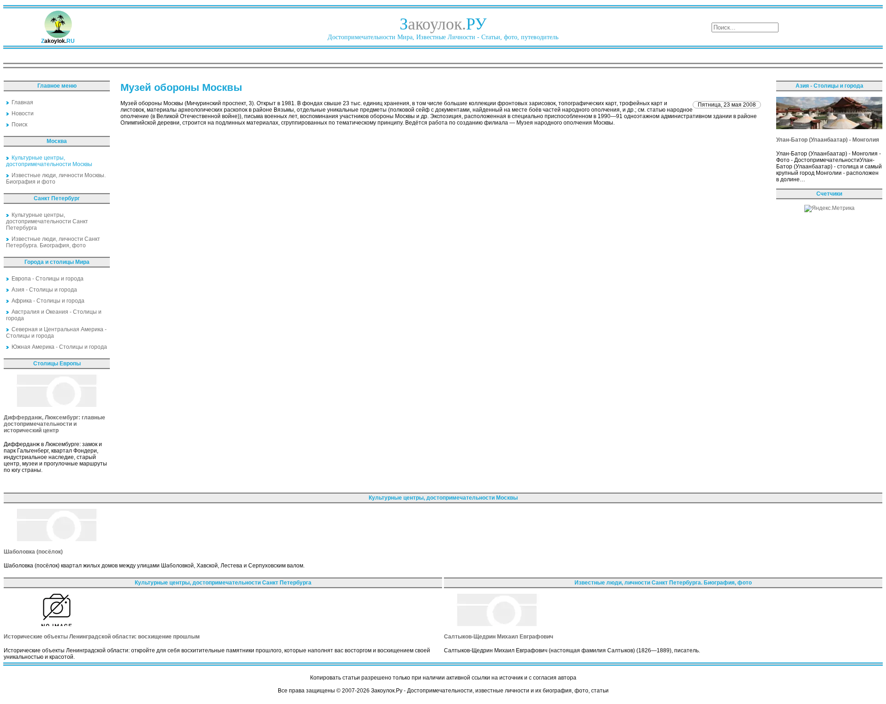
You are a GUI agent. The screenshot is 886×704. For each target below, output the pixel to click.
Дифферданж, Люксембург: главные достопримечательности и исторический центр (54, 424)
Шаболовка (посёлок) (33, 552)
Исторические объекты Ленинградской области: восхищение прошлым (102, 636)
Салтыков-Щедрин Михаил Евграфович (498, 636)
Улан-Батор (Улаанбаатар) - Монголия (827, 140)
